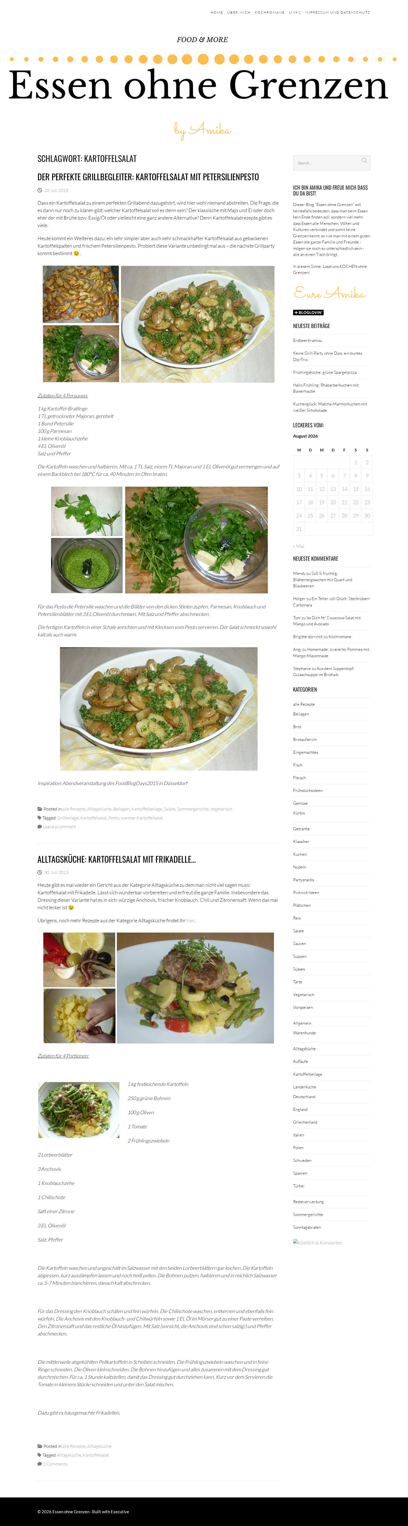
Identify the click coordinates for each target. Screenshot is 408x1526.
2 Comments (55, 1463)
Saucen (299, 943)
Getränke (301, 828)
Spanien (300, 1172)
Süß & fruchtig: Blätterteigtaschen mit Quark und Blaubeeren (322, 579)
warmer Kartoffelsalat (142, 817)
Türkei (298, 1185)
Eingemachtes (305, 752)
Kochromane (270, 12)
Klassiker (301, 841)
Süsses (299, 968)
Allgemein (302, 1022)
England (300, 1109)
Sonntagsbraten (307, 1227)
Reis (297, 917)
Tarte (297, 981)
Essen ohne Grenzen (70, 1511)
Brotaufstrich (305, 739)
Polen (298, 1147)
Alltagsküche (99, 808)
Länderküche (304, 1086)
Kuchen (300, 854)
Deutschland (304, 1096)
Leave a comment (59, 826)
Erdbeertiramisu (307, 340)
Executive (120, 1511)
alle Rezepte (73, 808)
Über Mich (239, 12)
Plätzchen (302, 905)
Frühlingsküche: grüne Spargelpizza (325, 372)
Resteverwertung (308, 1201)
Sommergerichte (192, 808)
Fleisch (299, 777)
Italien (298, 1134)
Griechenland (305, 1121)
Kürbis (299, 812)
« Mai (298, 546)
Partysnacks (303, 879)
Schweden (302, 1160)
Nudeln (299, 866)
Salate (169, 808)
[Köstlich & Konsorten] (317, 1243)
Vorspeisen (303, 1007)
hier (191, 920)
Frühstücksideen (308, 790)
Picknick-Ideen (306, 892)
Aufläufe (300, 1061)
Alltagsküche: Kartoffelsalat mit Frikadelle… (116, 859)
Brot (297, 726)
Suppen (299, 956)
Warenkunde (304, 1032)
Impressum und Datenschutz (338, 12)
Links (295, 12)
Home (217, 12)
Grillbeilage (68, 817)
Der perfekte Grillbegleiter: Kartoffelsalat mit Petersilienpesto (148, 176)
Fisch (298, 764)
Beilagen (121, 808)
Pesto (113, 817)
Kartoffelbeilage (146, 808)
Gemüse (300, 803)
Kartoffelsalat (93, 817)
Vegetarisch (221, 808)
